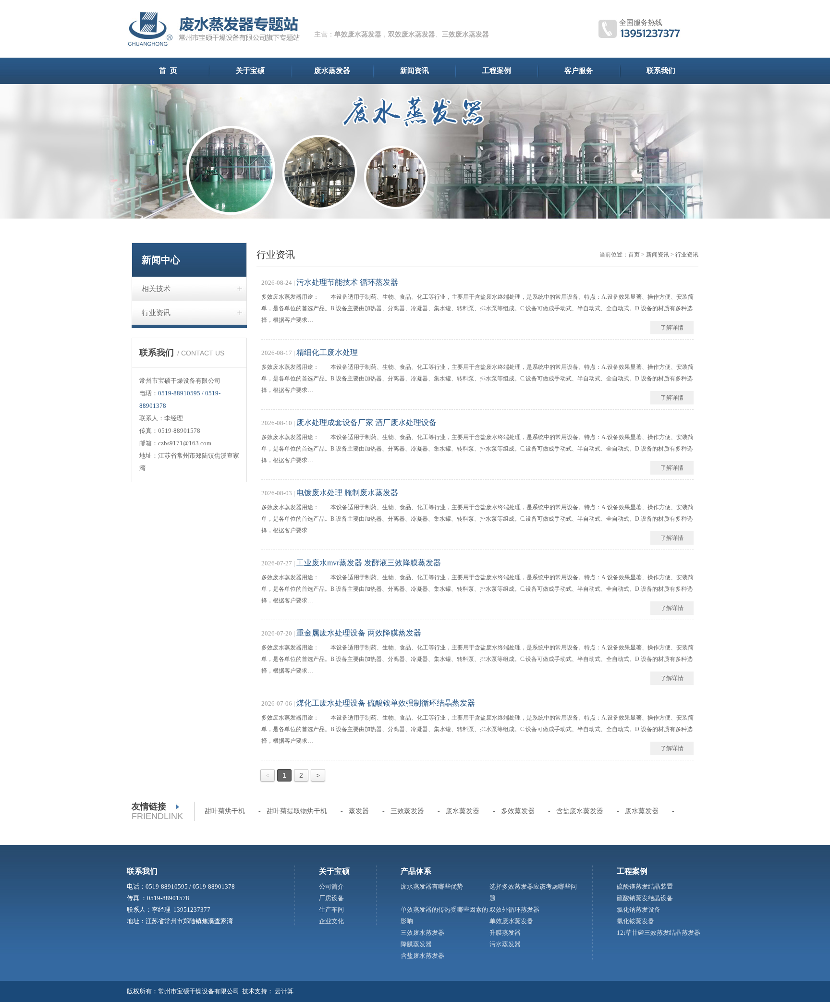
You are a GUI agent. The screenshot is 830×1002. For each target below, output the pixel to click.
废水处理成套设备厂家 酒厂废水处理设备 (366, 422)
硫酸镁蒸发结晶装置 (645, 886)
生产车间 (331, 909)
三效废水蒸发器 (465, 34)
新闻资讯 (414, 70)
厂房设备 (331, 898)
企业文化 (331, 921)
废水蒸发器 (332, 70)
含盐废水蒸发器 (579, 811)
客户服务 (578, 70)
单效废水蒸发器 (357, 34)
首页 (634, 254)
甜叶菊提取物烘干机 (297, 811)
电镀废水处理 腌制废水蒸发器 (347, 493)
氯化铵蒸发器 (635, 921)
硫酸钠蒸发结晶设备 (645, 898)
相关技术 (156, 289)
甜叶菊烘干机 (225, 811)
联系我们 (661, 70)
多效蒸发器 (518, 811)
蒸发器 (359, 811)
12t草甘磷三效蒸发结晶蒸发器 (658, 932)
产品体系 (416, 871)
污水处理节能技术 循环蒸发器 (347, 282)
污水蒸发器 (505, 944)
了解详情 (672, 327)
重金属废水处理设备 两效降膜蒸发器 (358, 633)
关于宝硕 (250, 70)
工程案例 (496, 70)
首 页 (168, 70)
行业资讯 (156, 313)
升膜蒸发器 (505, 932)
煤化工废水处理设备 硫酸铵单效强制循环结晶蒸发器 (385, 703)
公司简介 (331, 886)
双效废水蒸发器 (411, 34)
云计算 (284, 991)
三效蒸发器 (407, 811)
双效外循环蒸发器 (514, 909)
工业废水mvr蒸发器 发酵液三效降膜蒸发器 (368, 563)
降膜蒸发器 (416, 944)
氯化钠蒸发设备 (638, 909)
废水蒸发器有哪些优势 (432, 886)
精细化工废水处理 (327, 352)
